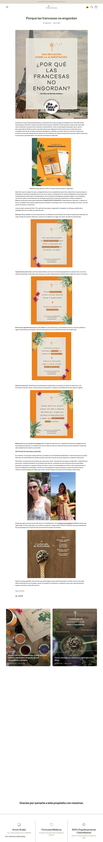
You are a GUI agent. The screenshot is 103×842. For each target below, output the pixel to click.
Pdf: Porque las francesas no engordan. (28, 451)
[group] (51, 2)
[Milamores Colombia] (51, 7)
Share (20, 596)
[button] (91, 7)
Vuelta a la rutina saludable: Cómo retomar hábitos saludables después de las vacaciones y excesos (27, 657)
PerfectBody (21, 591)
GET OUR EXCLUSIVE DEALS (15, 836)
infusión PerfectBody (65, 523)
